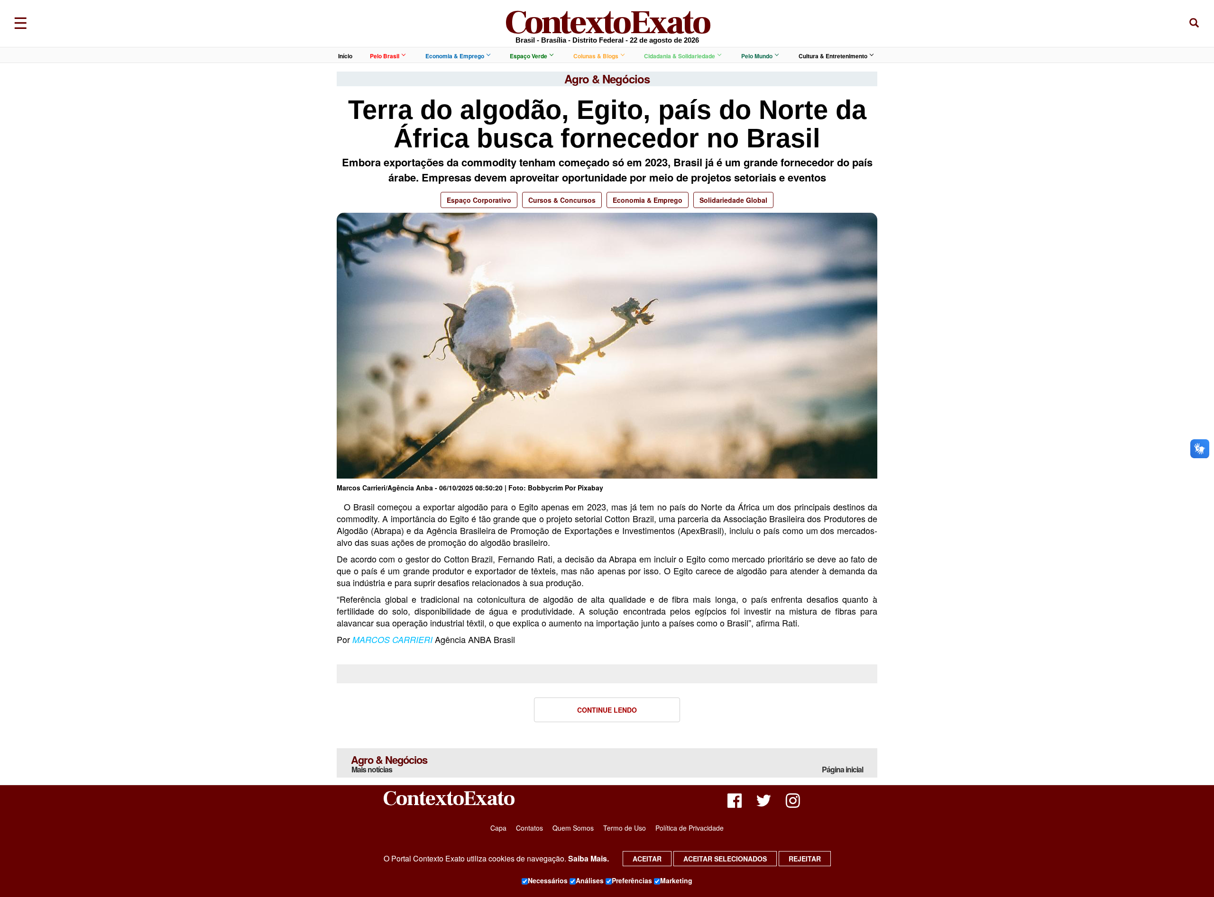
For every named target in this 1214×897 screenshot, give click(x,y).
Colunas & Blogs (595, 56)
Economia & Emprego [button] (647, 200)
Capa (498, 828)
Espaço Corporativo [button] (479, 200)
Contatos (529, 828)
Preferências (632, 880)
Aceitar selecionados (725, 858)
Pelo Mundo (757, 56)
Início (345, 56)
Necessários (548, 880)
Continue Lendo (607, 710)
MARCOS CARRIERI (392, 639)
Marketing (676, 880)
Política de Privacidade (689, 828)
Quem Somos (573, 828)
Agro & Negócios (389, 763)
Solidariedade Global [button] (733, 200)
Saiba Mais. (588, 858)
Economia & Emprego (454, 56)
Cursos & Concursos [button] (562, 200)
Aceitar (647, 858)
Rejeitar (805, 858)
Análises (590, 880)
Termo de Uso (624, 828)
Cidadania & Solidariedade (679, 56)
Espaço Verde (528, 56)
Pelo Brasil (384, 56)
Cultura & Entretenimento (833, 56)
